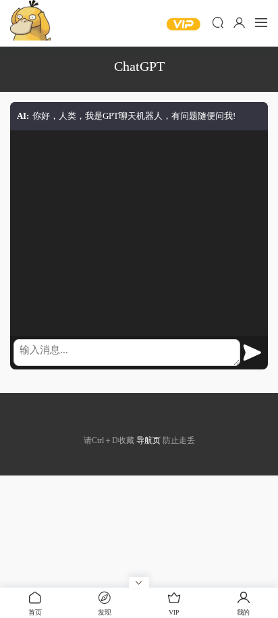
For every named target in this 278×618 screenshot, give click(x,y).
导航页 (148, 440)
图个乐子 (30, 20)
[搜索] (218, 22)
